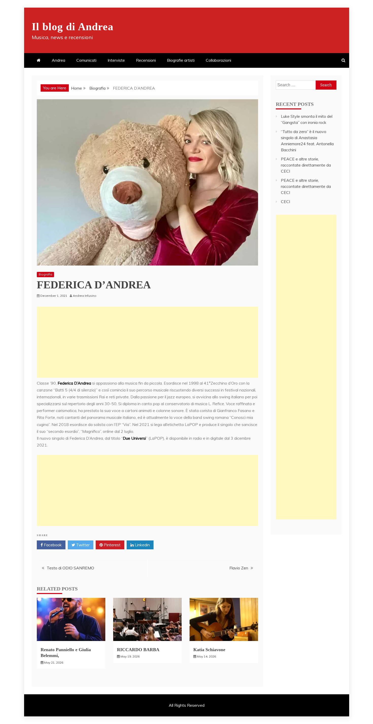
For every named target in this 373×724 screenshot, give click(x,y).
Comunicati (86, 60)
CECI (285, 201)
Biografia (45, 274)
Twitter (82, 544)
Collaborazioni (218, 60)
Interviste (116, 60)
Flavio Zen (238, 567)
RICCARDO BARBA (138, 649)
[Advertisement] (147, 342)
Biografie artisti (181, 60)
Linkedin (142, 544)
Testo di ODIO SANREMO (70, 567)
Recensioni (146, 60)
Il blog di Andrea (72, 26)
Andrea (58, 60)
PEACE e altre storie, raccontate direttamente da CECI (306, 165)
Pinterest (112, 544)
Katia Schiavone (209, 649)
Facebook (52, 544)
